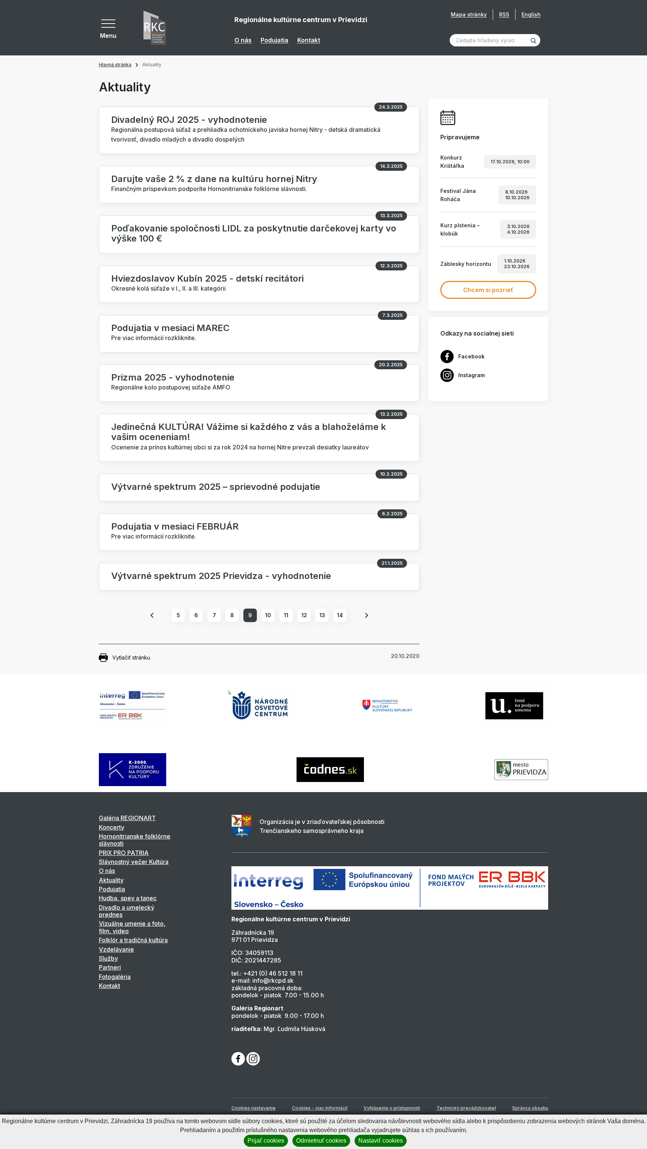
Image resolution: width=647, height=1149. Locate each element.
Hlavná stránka (115, 64)
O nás (243, 40)
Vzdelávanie (116, 949)
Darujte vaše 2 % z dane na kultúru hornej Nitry (214, 178)
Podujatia (274, 40)
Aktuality (111, 880)
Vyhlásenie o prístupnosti (392, 1108)
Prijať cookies (265, 1140)
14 (340, 615)
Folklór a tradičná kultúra (133, 940)
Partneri (110, 967)
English (531, 14)
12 (304, 615)
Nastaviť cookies (380, 1140)
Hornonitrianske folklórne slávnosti (134, 840)
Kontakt (308, 40)
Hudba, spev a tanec (128, 898)
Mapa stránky (469, 15)
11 (286, 615)
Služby (108, 958)
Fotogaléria (115, 976)
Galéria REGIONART (127, 818)
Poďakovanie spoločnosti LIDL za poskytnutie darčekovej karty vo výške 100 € (253, 233)
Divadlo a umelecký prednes (126, 911)
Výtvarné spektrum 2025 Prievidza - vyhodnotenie (221, 575)
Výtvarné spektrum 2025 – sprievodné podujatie (215, 486)
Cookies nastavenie (253, 1108)
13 (322, 615)
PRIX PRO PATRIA (124, 853)
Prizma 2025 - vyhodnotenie (172, 377)
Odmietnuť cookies (321, 1140)
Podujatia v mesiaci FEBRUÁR (175, 526)
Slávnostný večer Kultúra (133, 861)
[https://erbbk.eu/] (389, 887)
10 (268, 615)
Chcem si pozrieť (488, 290)
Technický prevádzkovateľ (466, 1108)
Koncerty (111, 827)
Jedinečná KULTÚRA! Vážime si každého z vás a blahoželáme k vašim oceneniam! (248, 431)
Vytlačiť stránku (131, 657)
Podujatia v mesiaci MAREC (170, 327)
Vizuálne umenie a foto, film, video (132, 927)
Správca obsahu (530, 1108)
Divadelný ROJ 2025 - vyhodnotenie (189, 119)
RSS (504, 14)
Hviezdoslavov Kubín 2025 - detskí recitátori (207, 278)
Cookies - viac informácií (319, 1108)
